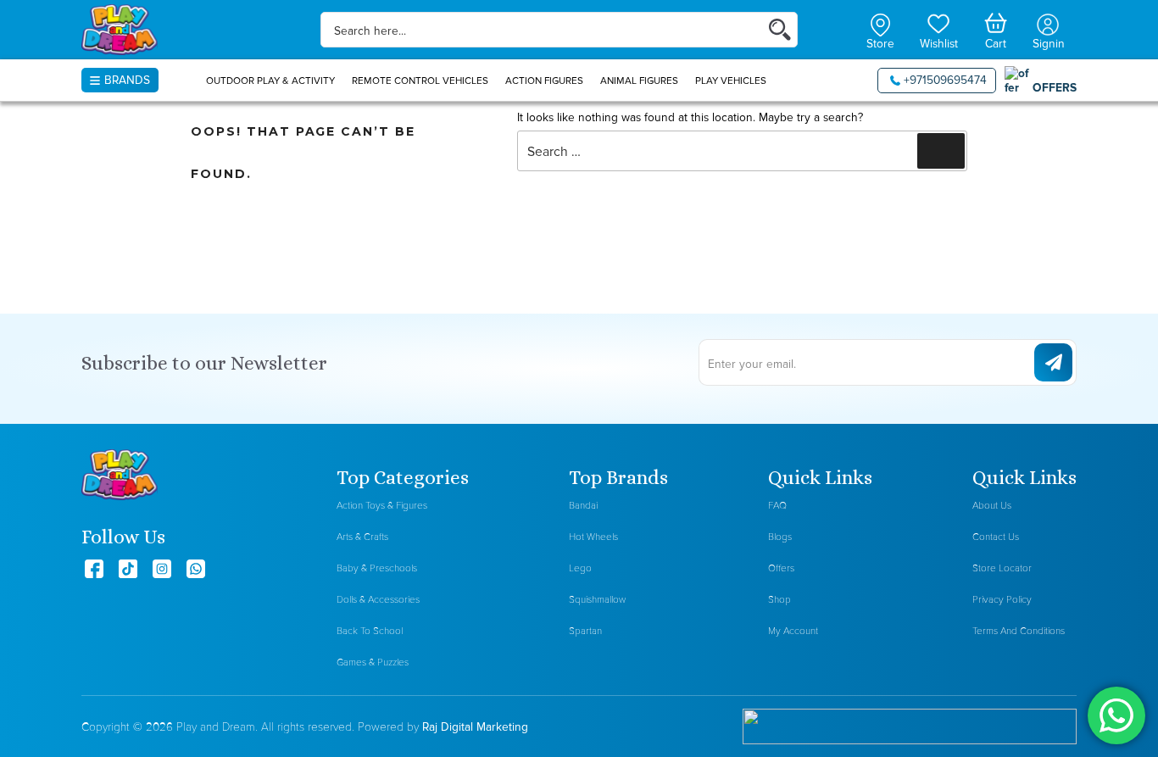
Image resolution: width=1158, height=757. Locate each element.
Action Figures (544, 80)
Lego (580, 568)
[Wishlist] (939, 22)
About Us (991, 505)
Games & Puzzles (373, 662)
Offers (781, 568)
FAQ (777, 505)
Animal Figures (639, 80)
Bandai (583, 505)
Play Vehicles (730, 80)
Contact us (995, 537)
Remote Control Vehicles (420, 80)
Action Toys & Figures (382, 505)
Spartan (585, 631)
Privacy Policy (1002, 599)
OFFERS (1055, 87)
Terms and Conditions (1018, 631)
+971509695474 (945, 79)
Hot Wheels (593, 537)
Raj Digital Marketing (475, 726)
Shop (779, 599)
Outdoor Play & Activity (270, 80)
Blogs (780, 537)
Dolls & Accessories (378, 599)
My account (793, 631)
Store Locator (1002, 568)
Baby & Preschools (377, 568)
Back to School (370, 631)
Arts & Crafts (362, 537)
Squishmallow (597, 599)
